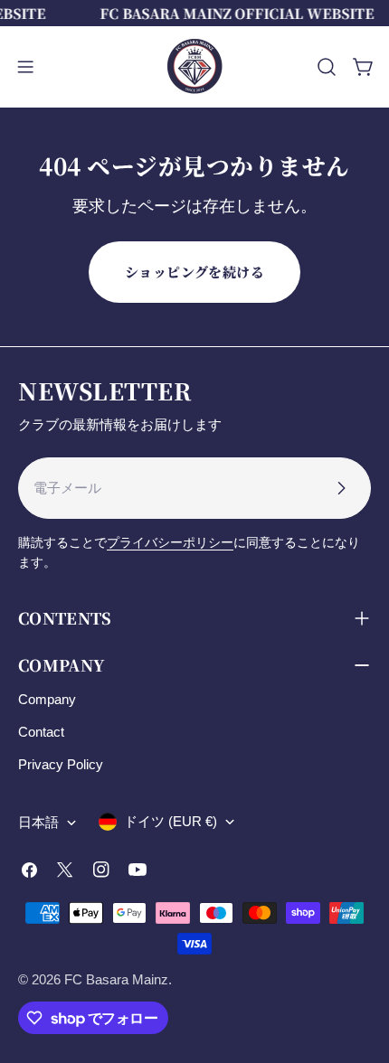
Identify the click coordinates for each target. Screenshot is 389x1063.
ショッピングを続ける (195, 271)
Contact (41, 731)
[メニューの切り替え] (25, 67)
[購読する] (341, 488)
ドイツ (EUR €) (170, 821)
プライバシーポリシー (170, 543)
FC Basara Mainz (116, 979)
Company (47, 699)
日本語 (38, 822)
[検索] (326, 67)
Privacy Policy (60, 764)
